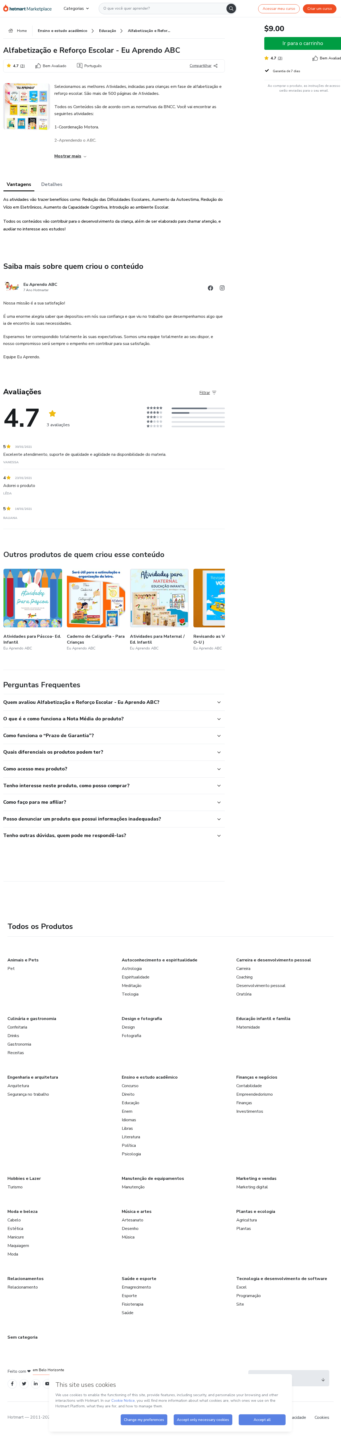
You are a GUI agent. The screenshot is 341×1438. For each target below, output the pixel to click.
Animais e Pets (23, 960)
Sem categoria (22, 1337)
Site (240, 1304)
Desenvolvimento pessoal (261, 986)
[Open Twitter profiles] (24, 1383)
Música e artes (137, 1211)
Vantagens (19, 184)
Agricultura (246, 1220)
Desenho (130, 1229)
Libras (127, 1128)
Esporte (129, 1296)
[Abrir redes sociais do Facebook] (210, 289)
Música (128, 1237)
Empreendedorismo (254, 1094)
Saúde (127, 1313)
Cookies (322, 1417)
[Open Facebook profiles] (12, 1383)
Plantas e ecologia (255, 1211)
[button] (108, 702)
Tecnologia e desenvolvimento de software (281, 1279)
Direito (128, 1094)
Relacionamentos (25, 1279)
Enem (127, 1111)
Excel (241, 1287)
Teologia (130, 994)
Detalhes (51, 184)
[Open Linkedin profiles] (36, 1383)
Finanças (244, 1103)
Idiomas (129, 1120)
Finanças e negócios (256, 1077)
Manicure (15, 1237)
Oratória (243, 994)
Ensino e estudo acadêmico (150, 1077)
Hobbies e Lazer (24, 1178)
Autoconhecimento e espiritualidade (159, 960)
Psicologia (131, 1154)
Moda (12, 1254)
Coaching (244, 977)
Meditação (131, 986)
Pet (11, 969)
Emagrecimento (136, 1287)
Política (129, 1145)
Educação (130, 1103)
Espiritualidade (135, 977)
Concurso (130, 1086)
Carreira (243, 969)
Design (128, 1027)
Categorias (74, 8)
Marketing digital (252, 1187)
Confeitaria (17, 1027)
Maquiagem (18, 1246)
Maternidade (248, 1027)
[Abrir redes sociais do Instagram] (222, 289)
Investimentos (249, 1111)
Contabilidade (249, 1086)
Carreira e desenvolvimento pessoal (273, 960)
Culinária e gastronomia (31, 1019)
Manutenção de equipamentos (153, 1178)
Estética (15, 1229)
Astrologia (132, 969)
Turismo (15, 1187)
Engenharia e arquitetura (32, 1077)
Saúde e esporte (139, 1279)
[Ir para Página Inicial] (29, 8)
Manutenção (133, 1187)
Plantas (243, 1229)
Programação (248, 1296)
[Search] (231, 8)
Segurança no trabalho (28, 1094)
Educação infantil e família (263, 1019)
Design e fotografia (142, 1019)
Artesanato (132, 1220)
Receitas (15, 1053)
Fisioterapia (132, 1304)
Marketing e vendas (256, 1178)
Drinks (13, 1036)
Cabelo (14, 1220)
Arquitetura (18, 1086)
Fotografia (131, 1036)
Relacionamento (22, 1287)
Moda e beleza (22, 1211)
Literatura (131, 1137)
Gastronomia (19, 1044)
